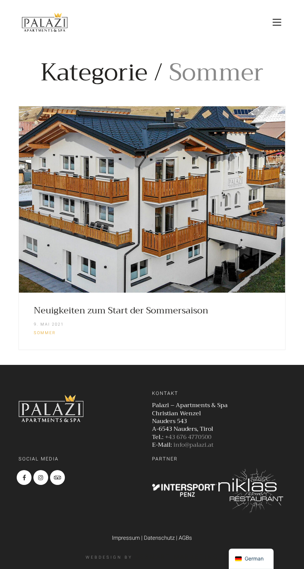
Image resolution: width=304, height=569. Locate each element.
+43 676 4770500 (188, 437)
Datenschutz (159, 538)
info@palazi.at (194, 445)
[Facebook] (24, 477)
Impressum (126, 538)
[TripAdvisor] (57, 477)
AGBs (185, 538)
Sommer (45, 333)
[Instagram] (40, 477)
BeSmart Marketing (176, 557)
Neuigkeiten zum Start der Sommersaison (121, 310)
